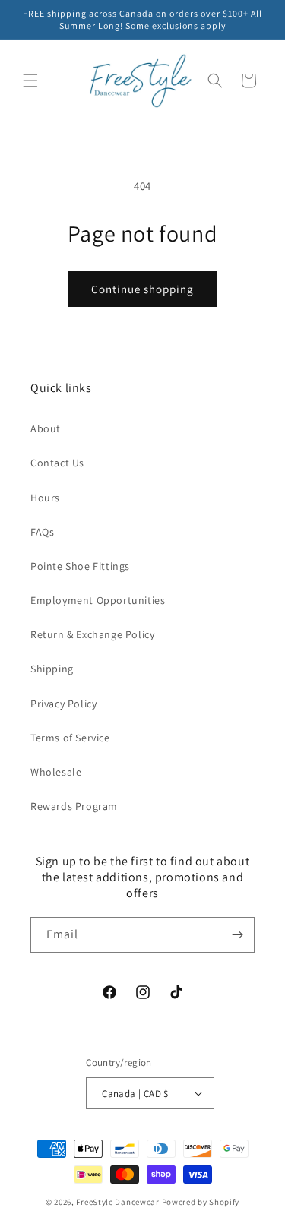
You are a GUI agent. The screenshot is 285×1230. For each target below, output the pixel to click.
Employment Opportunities (97, 600)
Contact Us (57, 463)
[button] (30, 80)
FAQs (42, 532)
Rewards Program (74, 806)
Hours (45, 497)
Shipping (52, 668)
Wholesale (55, 772)
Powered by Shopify (201, 1202)
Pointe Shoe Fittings (80, 566)
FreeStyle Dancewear (117, 1202)
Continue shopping (142, 289)
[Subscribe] (237, 935)
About (45, 428)
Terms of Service (70, 738)
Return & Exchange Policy (92, 634)
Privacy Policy (63, 703)
